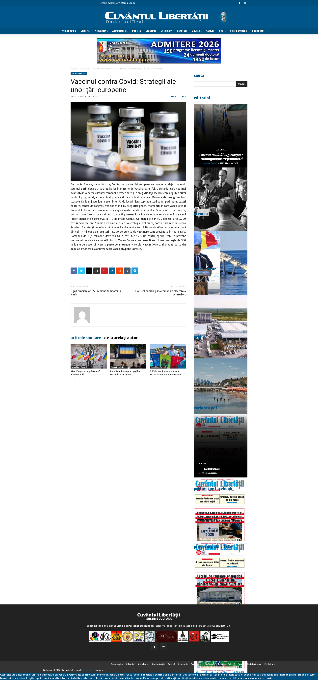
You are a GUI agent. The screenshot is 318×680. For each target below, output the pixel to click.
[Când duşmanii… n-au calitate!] (220, 326)
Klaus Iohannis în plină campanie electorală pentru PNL (160, 292)
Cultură (210, 30)
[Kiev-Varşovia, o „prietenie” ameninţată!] (89, 356)
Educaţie (197, 30)
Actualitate (101, 30)
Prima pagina (68, 30)
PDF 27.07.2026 (208, 469)
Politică (136, 30)
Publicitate (258, 30)
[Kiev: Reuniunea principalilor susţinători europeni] (128, 356)
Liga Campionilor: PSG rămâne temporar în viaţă (96, 292)
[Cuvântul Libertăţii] (159, 17)
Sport (222, 30)
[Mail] (244, 3)
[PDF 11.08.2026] (220, 509)
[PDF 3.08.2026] (220, 573)
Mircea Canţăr (210, 163)
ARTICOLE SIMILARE (86, 338)
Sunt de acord (280, 678)
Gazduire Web (87, 670)
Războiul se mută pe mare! (220, 159)
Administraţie (120, 30)
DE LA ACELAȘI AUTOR (121, 338)
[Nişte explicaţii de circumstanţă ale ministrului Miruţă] (220, 263)
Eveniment (166, 30)
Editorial (85, 30)
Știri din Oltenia (238, 30)
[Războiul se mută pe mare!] (220, 390)
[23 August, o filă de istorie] (220, 199)
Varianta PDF (205, 408)
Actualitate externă (101, 68)
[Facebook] (239, 3)
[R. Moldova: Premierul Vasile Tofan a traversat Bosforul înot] (168, 356)
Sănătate (182, 30)
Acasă (73, 68)
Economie (150, 30)
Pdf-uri (202, 464)
